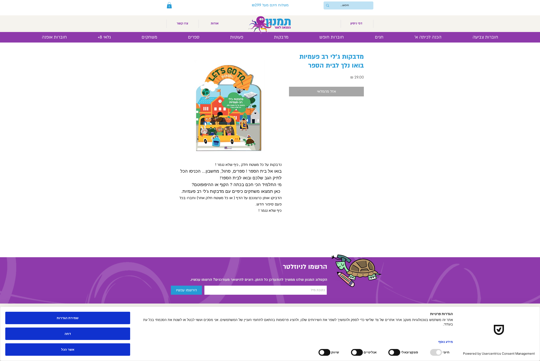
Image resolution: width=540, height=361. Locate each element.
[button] (169, 5)
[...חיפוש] (328, 5)
